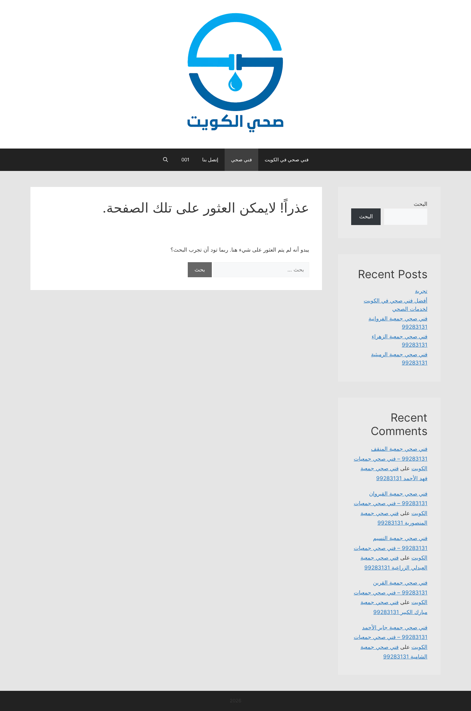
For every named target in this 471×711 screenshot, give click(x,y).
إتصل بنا (210, 160)
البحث (420, 204)
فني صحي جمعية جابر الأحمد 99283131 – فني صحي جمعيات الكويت (390, 637)
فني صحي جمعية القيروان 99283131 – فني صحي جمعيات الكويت (390, 503)
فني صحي (241, 160)
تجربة (421, 291)
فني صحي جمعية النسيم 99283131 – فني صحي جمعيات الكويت (390, 548)
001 (185, 160)
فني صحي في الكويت (287, 160)
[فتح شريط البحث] (165, 160)
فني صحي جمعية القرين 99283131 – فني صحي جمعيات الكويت (390, 592)
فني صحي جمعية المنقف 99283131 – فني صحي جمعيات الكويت (390, 459)
